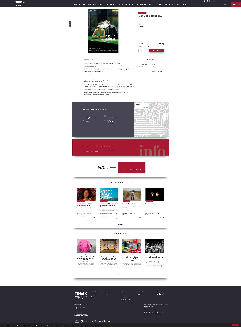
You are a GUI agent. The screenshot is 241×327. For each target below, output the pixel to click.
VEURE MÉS (120, 224)
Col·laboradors (93, 297)
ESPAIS (160, 4)
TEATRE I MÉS (80, 4)
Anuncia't (139, 297)
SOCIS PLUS (180, 4)
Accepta (235, 325)
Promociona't (140, 296)
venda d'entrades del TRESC (93, 151)
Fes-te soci (92, 294)
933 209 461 (148, 307)
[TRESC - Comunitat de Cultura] (20, 3)
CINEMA (92, 4)
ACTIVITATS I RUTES (146, 4)
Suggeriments (140, 294)
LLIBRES (169, 4)
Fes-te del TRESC (236, 4)
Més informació (106, 325)
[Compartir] (70, 26)
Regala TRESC (93, 296)
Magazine (108, 294)
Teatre (140, 19)
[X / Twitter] (160, 293)
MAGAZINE (212, 1)
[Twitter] (70, 23)
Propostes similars (156, 50)
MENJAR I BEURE (127, 4)
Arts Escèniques (110, 117)
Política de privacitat (126, 299)
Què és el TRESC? (125, 294)
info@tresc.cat (147, 317)
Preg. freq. (123, 296)
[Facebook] (70, 21)
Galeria (107, 296)
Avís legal (123, 297)
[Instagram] (162, 293)
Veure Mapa (145, 107)
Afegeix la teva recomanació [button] (132, 169)
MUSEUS (113, 4)
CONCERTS (103, 4)
